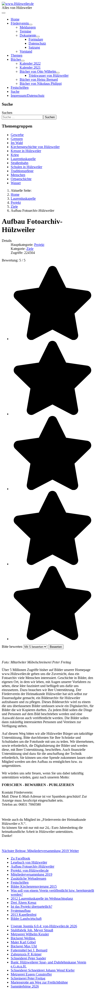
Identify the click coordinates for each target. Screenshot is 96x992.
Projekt (39, 245)
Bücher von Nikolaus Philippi (41, 83)
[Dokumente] (38, 36)
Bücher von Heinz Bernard (39, 79)
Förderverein (20, 23)
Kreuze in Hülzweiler (26, 151)
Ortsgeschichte (21, 179)
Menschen (18, 175)
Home (15, 19)
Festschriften (20, 87)
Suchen (7, 113)
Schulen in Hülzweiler (26, 167)
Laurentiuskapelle (23, 159)
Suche (15, 91)
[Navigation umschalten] (3, 13)
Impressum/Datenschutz (27, 95)
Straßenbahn (19, 163)
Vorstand (26, 51)
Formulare (36, 39)
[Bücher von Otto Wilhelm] (58, 72)
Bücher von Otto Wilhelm (38, 71)
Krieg (15, 155)
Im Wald (17, 143)
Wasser (16, 183)
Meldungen (28, 27)
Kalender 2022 (30, 63)
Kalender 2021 (30, 67)
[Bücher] (23, 60)
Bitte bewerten (12, 646)
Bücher (16, 59)
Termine (25, 31)
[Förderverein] (30, 24)
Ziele (29, 249)
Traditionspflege (22, 171)
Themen (16, 55)
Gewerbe (17, 135)
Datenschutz (37, 43)
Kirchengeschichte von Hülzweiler (35, 147)
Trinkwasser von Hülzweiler (49, 75)
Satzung (34, 47)
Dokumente (28, 35)
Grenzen (17, 139)
